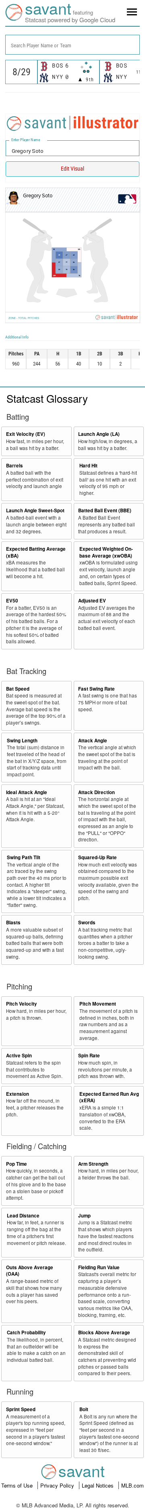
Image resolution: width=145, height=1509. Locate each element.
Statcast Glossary (47, 398)
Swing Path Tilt (23, 857)
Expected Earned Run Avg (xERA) (109, 1097)
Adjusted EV (92, 600)
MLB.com (132, 1485)
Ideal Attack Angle (26, 792)
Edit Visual (72, 168)
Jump (84, 1215)
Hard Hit (88, 465)
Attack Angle (92, 740)
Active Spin (19, 1055)
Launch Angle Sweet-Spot (35, 510)
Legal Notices (98, 1485)
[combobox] (72, 45)
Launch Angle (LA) (99, 434)
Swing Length (22, 740)
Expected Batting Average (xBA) (36, 552)
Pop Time (16, 1163)
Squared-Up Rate (97, 857)
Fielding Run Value (99, 1267)
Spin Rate (89, 1055)
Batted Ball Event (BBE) (104, 510)
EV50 (12, 600)
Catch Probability (26, 1332)
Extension (17, 1094)
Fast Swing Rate (96, 688)
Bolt (83, 1409)
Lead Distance (23, 1215)
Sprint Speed (20, 1409)
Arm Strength (93, 1163)
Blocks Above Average (104, 1332)
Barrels (14, 465)
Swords (86, 922)
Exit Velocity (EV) (25, 434)
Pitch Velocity (21, 1003)
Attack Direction (96, 792)
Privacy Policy (58, 1485)
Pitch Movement (97, 1003)
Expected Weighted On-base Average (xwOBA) (106, 552)
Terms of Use (17, 1485)
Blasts (13, 922)
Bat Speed (17, 688)
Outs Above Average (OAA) (29, 1271)
